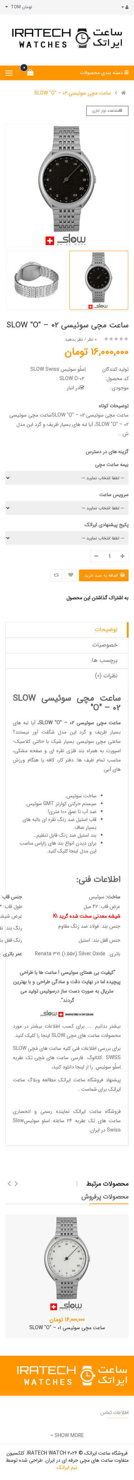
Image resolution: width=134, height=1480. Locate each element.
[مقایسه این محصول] (56, 575)
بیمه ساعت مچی (112, 464)
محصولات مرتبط (107, 1184)
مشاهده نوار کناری (105, 111)
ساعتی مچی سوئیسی (98, 741)
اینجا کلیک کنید (63, 851)
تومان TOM (20, 7)
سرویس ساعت (114, 495)
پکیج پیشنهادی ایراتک (107, 525)
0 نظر (92, 339)
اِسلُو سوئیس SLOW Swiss (58, 369)
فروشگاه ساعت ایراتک (97, 1111)
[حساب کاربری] (123, 7)
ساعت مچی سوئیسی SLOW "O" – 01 (67, 1328)
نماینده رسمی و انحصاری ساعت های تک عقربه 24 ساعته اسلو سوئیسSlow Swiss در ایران (67, 1120)
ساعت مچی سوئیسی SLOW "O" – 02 (72, 93)
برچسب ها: (104, 660)
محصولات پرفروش (105, 1197)
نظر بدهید (74, 339)
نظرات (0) (106, 675)
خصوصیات (105, 644)
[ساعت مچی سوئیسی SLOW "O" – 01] (67, 1263)
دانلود (68, 1067)
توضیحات (106, 629)
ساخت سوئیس (81, 796)
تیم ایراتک (67, 1467)
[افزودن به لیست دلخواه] (70, 575)
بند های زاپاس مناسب (42, 843)
